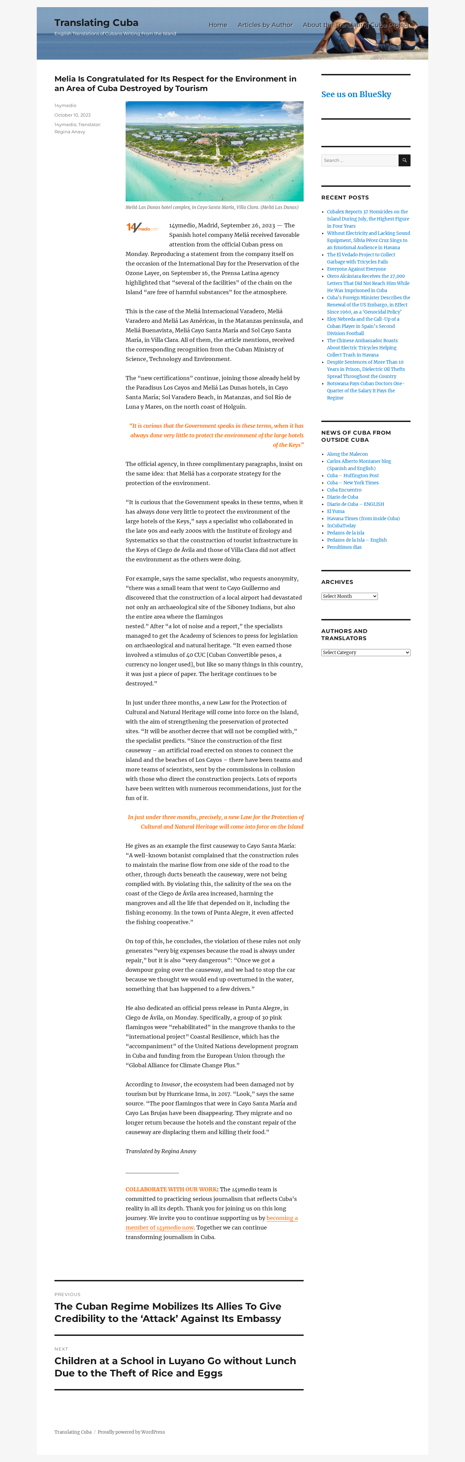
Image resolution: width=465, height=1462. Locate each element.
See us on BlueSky (356, 94)
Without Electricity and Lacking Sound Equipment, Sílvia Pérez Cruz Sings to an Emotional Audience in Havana (368, 240)
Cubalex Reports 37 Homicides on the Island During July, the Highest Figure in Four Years (368, 219)
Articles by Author (265, 24)
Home (218, 24)
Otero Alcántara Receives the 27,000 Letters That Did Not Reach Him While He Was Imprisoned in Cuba (368, 283)
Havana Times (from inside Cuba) (363, 519)
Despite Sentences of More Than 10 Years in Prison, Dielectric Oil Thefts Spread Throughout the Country (366, 369)
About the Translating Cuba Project (356, 24)
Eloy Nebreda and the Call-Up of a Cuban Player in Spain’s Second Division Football (363, 326)
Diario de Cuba (342, 497)
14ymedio (65, 105)
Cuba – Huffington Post (353, 476)
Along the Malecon (347, 454)
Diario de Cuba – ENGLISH (355, 504)
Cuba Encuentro (344, 490)
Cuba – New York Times (353, 483)
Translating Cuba (96, 22)
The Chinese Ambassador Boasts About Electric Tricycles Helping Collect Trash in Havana (362, 348)
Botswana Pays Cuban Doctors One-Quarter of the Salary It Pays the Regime (366, 391)
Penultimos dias (344, 547)
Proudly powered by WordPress (131, 1432)
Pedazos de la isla (345, 533)
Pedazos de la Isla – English (357, 540)
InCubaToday (341, 526)
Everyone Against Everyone (356, 269)
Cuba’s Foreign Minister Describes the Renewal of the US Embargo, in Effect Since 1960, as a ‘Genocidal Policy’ (368, 305)
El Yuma (335, 511)
